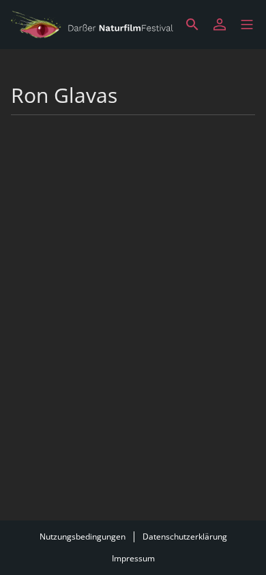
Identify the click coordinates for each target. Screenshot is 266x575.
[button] (247, 24)
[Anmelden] (219, 24)
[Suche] (192, 24)
